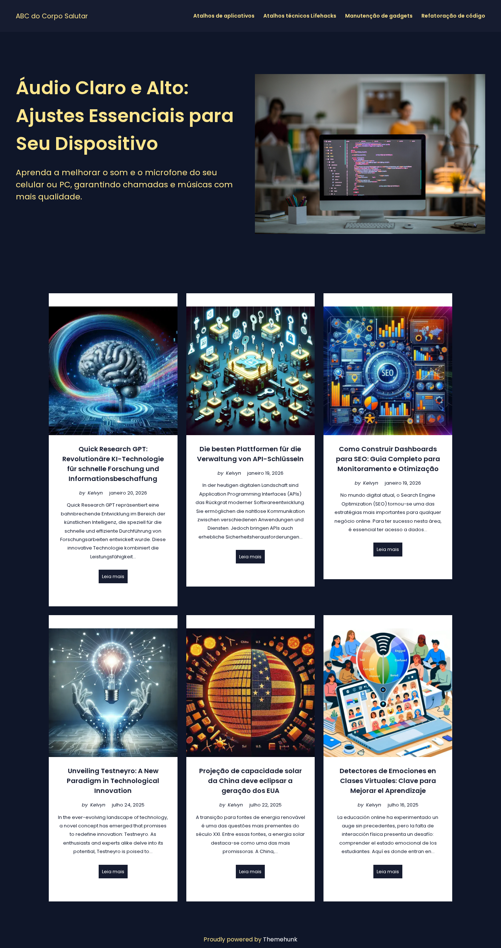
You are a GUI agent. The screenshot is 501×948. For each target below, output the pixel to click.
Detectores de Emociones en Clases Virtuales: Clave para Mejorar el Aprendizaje (388, 780)
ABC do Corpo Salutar (52, 16)
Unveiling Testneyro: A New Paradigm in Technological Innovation (113, 780)
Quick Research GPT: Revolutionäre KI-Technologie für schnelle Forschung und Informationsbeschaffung (113, 463)
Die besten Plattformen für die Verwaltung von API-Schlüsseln (250, 453)
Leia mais (113, 576)
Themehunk (280, 939)
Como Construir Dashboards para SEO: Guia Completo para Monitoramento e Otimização (388, 458)
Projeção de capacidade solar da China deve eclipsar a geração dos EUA (250, 780)
